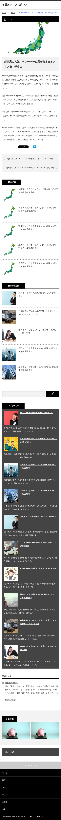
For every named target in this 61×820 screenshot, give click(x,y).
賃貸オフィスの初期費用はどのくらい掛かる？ (37, 294)
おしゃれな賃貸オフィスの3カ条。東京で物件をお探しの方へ (38, 440)
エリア (13, 13)
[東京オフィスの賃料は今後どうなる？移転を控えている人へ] (16, 730)
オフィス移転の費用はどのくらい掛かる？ (36, 413)
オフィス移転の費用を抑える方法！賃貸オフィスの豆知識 (38, 544)
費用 (4, 780)
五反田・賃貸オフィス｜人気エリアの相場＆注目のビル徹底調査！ (38, 246)
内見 (4, 809)
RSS (12, 752)
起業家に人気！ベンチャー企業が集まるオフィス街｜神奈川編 (30, 168)
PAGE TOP (33, 765)
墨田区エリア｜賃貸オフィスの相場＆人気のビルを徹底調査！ (38, 265)
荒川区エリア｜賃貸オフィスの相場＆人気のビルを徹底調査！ (38, 227)
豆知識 (4, 802)
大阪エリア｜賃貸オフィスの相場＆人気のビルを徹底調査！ (38, 350)
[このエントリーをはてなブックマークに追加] (34, 147)
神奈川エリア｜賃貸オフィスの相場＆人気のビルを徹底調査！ (38, 596)
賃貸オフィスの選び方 (20, 816)
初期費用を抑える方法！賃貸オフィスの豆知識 (38, 568)
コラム (4, 787)
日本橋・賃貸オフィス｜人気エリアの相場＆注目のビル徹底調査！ (38, 209)
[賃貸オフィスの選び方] (15, 4)
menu (55, 5)
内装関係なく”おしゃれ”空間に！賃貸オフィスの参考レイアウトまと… (38, 312)
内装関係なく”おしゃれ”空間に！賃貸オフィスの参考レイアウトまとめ (38, 622)
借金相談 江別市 (11, 683)
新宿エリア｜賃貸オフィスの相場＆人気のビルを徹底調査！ (38, 368)
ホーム (4, 773)
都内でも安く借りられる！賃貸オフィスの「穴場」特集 (37, 331)
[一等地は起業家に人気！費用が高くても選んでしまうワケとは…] (45, 730)
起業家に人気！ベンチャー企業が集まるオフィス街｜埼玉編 (30, 159)
